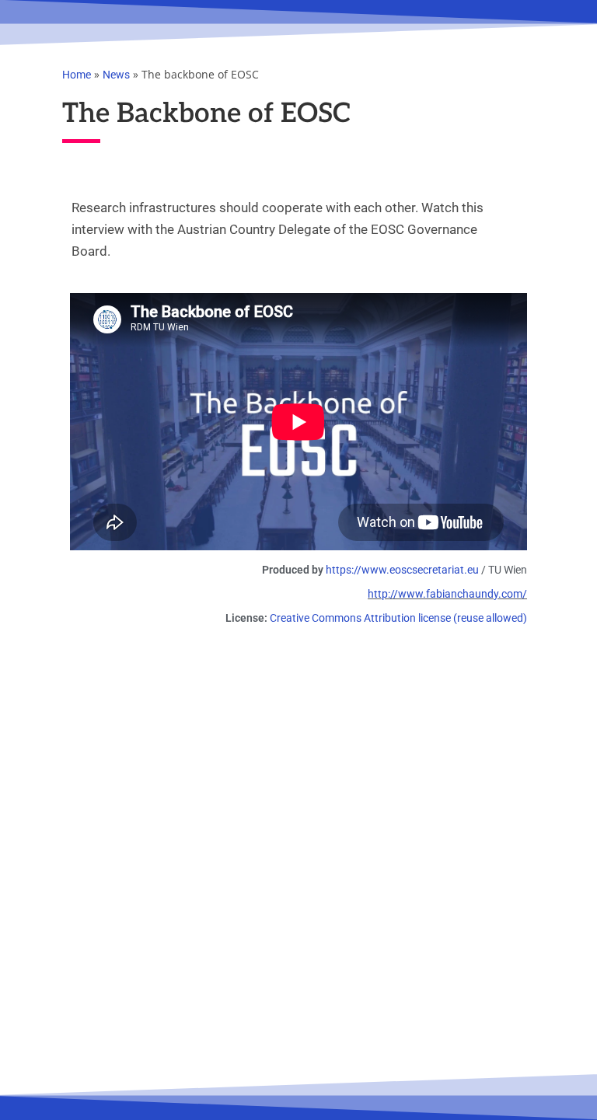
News (116, 74)
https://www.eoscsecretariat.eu (402, 569)
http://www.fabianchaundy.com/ (447, 594)
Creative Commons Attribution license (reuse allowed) (398, 618)
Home (76, 74)
